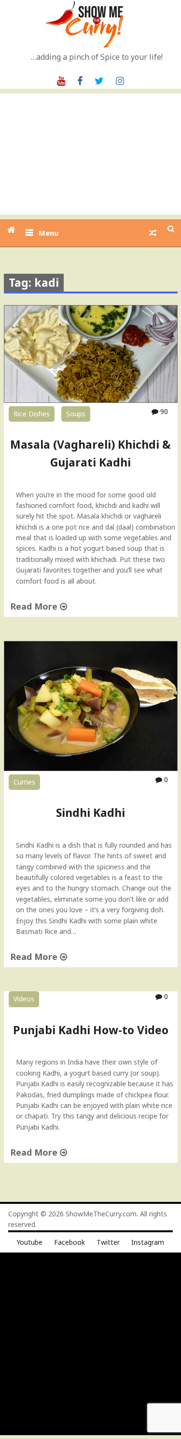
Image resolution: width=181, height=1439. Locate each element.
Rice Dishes (32, 413)
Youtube (29, 1242)
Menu (48, 233)
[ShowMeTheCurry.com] (11, 229)
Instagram (147, 1242)
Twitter (108, 1242)
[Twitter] (99, 80)
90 (163, 411)
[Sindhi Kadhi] (91, 768)
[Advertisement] (90, 153)
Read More (35, 606)
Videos (24, 998)
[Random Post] (152, 232)
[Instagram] (120, 80)
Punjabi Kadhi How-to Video (90, 1030)
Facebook (69, 1242)
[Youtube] (61, 80)
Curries (24, 781)
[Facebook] (79, 80)
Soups (75, 413)
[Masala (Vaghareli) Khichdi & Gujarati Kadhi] (91, 400)
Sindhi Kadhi (90, 812)
